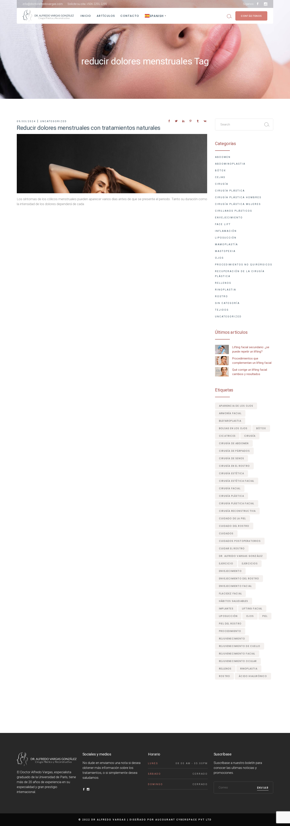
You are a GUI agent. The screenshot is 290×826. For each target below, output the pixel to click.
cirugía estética (231, 473)
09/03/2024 (26, 121)
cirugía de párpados (234, 451)
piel (265, 616)
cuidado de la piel (232, 518)
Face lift (223, 224)
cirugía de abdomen (234, 443)
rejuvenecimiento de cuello (239, 646)
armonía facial (230, 413)
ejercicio (226, 563)
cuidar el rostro (232, 548)
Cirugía (221, 184)
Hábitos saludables (233, 601)
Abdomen (223, 157)
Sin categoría (227, 303)
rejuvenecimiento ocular (238, 661)
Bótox (220, 170)
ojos (250, 616)
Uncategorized (53, 121)
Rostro (221, 296)
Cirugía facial (229, 488)
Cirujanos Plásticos (233, 210)
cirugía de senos (231, 458)
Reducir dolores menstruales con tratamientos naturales (88, 127)
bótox (261, 428)
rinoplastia (248, 668)
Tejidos (222, 309)
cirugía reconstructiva (237, 511)
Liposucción (226, 237)
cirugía (249, 436)
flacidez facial (230, 593)
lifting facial (252, 608)
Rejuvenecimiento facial (237, 653)
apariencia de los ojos (236, 405)
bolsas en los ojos (233, 428)
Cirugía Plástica (230, 190)
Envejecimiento (229, 217)
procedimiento (230, 631)
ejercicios (250, 563)
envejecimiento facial (235, 586)
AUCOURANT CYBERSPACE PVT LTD (183, 819)
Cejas (220, 177)
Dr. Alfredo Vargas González (241, 556)
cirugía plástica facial (236, 503)
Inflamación (226, 231)
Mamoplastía (226, 244)
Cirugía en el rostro (234, 466)
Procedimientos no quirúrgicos (243, 264)
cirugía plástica (231, 496)
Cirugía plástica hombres (238, 197)
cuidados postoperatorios (240, 541)
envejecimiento (230, 571)
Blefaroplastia (230, 420)
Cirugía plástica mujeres (238, 204)
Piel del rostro (230, 623)
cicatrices (227, 436)
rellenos (225, 668)
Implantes (226, 608)
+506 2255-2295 (97, 4)
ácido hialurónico (253, 676)
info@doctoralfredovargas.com (43, 4)
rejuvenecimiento (232, 638)
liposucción (228, 616)
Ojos (219, 257)
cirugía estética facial (236, 481)
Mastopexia (225, 251)
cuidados (226, 533)
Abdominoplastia (230, 163)
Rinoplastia (225, 289)
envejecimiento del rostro (239, 578)
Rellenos (223, 283)
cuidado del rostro (234, 526)
